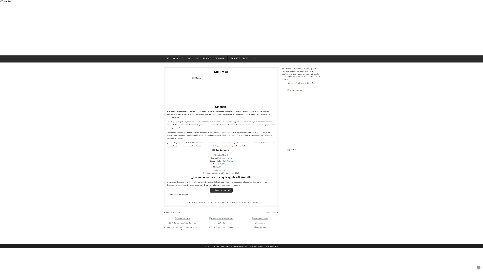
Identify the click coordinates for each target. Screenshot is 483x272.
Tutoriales (220, 58)
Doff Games (227, 161)
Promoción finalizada (231, 203)
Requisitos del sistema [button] (179, 195)
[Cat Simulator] (260, 227)
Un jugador (224, 167)
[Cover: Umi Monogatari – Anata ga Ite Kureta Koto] (182, 230)
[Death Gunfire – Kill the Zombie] (221, 227)
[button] (255, 59)
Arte (167, 58)
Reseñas (207, 58)
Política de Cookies (271, 246)
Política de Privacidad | (256, 246)
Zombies (227, 158)
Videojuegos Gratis (239, 58)
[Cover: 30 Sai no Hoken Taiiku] (221, 219)
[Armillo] (221, 223)
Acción (220, 158)
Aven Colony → (272, 212)
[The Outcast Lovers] (260, 219)
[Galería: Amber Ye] (182, 219)
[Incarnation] (260, 223)
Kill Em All (221, 72)
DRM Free (217, 203)
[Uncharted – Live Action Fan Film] (182, 223)
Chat (197, 58)
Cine (189, 58)
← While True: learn (172, 212)
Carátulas (178, 58)
